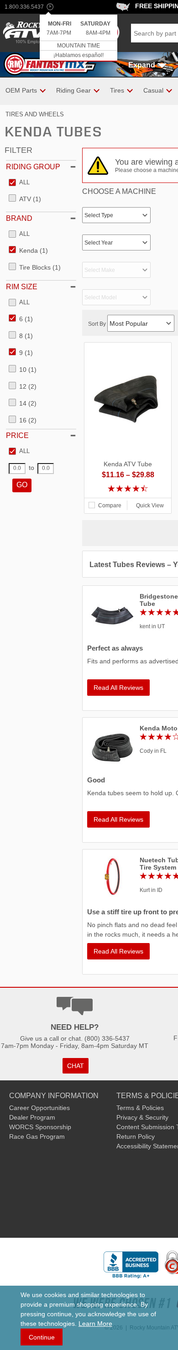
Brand (19, 218)
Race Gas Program (37, 1136)
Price (17, 435)
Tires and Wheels (34, 114)
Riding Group (33, 167)
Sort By (97, 324)
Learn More (95, 1323)
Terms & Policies (140, 1107)
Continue (42, 1337)
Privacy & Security (142, 1117)
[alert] (78, 38)
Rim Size (21, 287)
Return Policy (135, 1136)
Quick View (150, 505)
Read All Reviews (118, 687)
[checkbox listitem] (19, 183)
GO (21, 485)
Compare (109, 505)
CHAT (75, 1065)
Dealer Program (32, 1117)
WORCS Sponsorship (40, 1127)
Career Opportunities (39, 1107)
